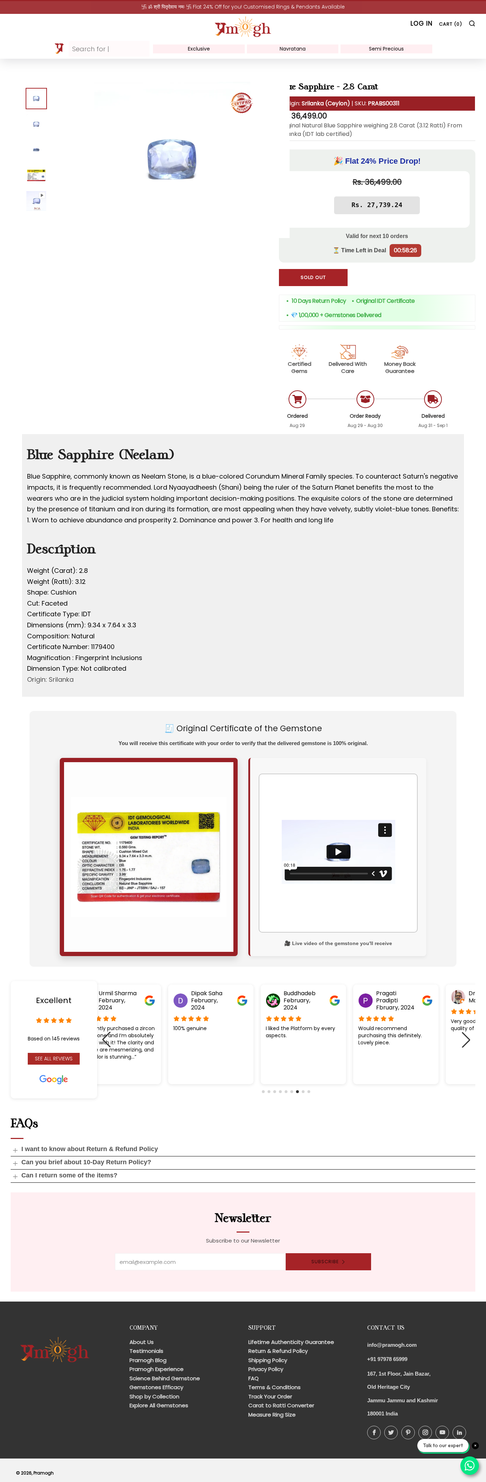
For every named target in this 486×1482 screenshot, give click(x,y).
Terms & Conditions (274, 1387)
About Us (142, 1342)
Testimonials (146, 1351)
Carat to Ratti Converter (281, 1405)
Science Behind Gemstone (165, 1378)
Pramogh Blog (148, 1360)
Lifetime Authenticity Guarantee (291, 1342)
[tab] (36, 98)
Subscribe (325, 1261)
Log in (422, 23)
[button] (263, 1091)
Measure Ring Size (272, 1414)
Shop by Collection (154, 1396)
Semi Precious (386, 48)
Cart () (450, 24)
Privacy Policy (265, 1369)
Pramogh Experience (157, 1369)
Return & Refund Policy (278, 1351)
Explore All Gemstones (159, 1405)
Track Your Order (270, 1396)
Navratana (293, 48)
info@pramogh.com (392, 1345)
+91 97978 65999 (387, 1359)
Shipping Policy (267, 1360)
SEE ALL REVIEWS (54, 1058)
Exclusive (199, 48)
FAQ (253, 1378)
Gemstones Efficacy (156, 1387)
